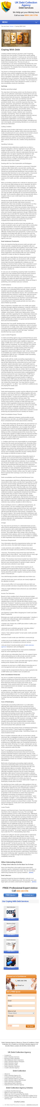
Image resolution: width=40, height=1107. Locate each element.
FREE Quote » (11, 895)
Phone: (10, 1006)
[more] (31, 872)
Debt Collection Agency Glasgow (14, 1061)
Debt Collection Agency (9, 1042)
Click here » (11, 918)
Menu (5, 22)
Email (9, 1001)
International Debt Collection (13, 1083)
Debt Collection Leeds (11, 1063)
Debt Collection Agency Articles (19, 1088)
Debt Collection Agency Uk (12, 1075)
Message (11, 1016)
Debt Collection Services (11, 1057)
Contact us (15, 1044)
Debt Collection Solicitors (12, 1066)
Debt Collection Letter (11, 1064)
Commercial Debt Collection (12, 1077)
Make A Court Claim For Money (13, 1092)
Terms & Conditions (29, 1042)
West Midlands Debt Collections (14, 1060)
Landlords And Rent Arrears (12, 1091)
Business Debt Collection (12, 1058)
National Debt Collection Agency (14, 1085)
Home (11, 26)
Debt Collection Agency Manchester (15, 1080)
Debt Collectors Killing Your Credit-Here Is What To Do (20, 1095)
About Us (7, 1074)
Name (10, 995)
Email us (21, 985)
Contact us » (29, 895)
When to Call (12, 1011)
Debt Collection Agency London (14, 1078)
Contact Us (7, 1055)
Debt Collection (19, 1071)
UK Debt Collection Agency (19, 1052)
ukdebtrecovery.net (32, 1105)
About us (19, 1042)
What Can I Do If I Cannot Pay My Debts (16, 1094)
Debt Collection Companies (12, 1081)
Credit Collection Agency (11, 1068)
